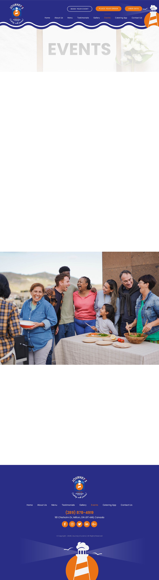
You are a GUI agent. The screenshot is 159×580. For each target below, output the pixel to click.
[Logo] (17, 4)
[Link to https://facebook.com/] (65, 524)
